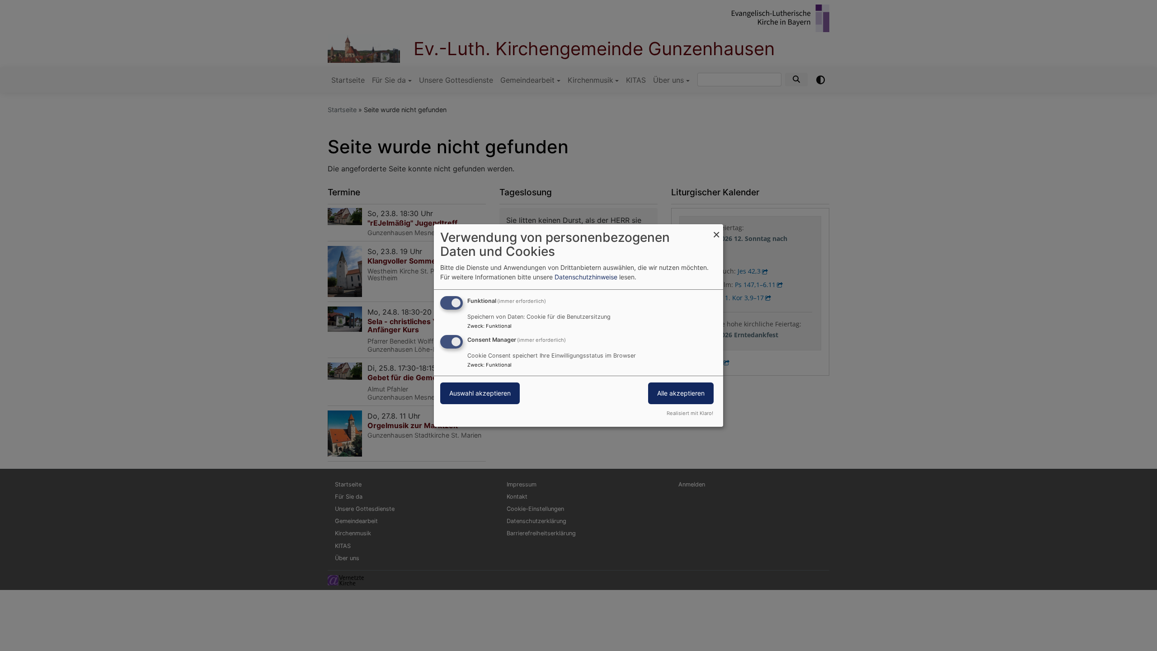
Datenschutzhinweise (586, 277)
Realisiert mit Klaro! (690, 413)
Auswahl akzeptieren (480, 393)
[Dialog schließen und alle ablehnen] (716, 230)
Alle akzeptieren (681, 393)
